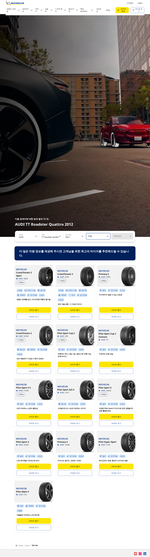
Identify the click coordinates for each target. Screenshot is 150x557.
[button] (36, 236)
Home (20, 545)
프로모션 (98, 10)
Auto (27, 545)
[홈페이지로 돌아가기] (15, 3)
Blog (108, 10)
